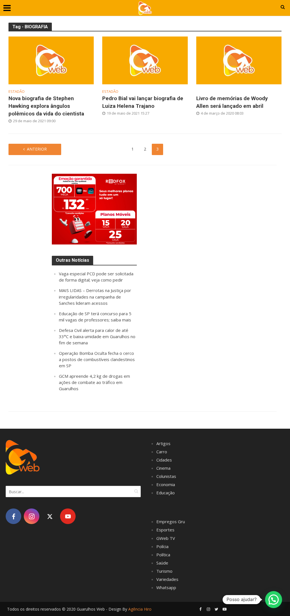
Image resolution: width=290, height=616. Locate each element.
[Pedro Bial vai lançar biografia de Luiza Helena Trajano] (144, 60)
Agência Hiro (140, 609)
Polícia (162, 546)
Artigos (163, 443)
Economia (165, 484)
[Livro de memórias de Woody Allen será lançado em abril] (239, 60)
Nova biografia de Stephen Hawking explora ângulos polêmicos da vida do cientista (46, 106)
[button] (273, 599)
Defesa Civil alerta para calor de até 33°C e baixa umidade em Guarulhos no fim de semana (97, 336)
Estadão (16, 91)
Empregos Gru (170, 521)
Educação (165, 492)
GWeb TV (165, 538)
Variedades (167, 579)
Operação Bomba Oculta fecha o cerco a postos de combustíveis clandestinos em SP (97, 359)
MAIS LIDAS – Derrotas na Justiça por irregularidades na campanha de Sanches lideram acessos (95, 296)
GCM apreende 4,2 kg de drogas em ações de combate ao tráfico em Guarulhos (94, 382)
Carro (161, 451)
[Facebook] (13, 516)
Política (163, 554)
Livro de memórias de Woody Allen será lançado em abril (232, 102)
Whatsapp (166, 587)
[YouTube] (68, 516)
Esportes (165, 530)
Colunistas (166, 476)
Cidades (164, 460)
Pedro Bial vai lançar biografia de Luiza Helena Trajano (142, 102)
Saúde (162, 563)
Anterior (37, 149)
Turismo (164, 571)
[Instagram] (31, 516)
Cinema (163, 468)
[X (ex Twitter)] (49, 516)
